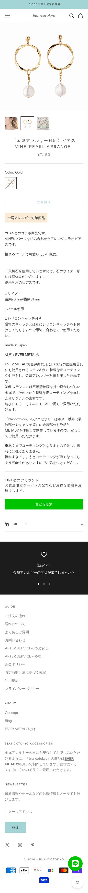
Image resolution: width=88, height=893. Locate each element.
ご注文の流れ (15, 616)
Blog (8, 721)
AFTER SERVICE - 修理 (23, 656)
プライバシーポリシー (22, 688)
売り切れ (44, 202)
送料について (15, 624)
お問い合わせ (15, 640)
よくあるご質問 (17, 632)
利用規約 (12, 680)
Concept (11, 712)
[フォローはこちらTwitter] (7, 845)
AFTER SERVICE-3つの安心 (26, 648)
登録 (15, 827)
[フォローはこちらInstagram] (20, 845)
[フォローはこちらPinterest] (32, 845)
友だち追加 (44, 504)
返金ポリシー (15, 664)
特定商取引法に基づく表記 (25, 672)
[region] (44, 563)
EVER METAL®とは (20, 729)
